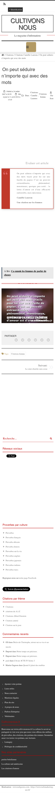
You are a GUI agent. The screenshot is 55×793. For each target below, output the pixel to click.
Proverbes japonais (13, 560)
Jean (51, 98)
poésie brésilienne (9, 759)
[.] (3, 54)
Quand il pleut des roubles (34, 665)
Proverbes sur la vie (14, 551)
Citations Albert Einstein (16, 616)
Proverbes (10, 532)
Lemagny (8, 742)
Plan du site (9, 702)
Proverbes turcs (12, 569)
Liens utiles (9, 688)
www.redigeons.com (21, 786)
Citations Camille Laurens (26, 54)
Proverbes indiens (13, 565)
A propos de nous (12, 707)
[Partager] (16, 340)
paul (7, 660)
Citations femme (43, 95)
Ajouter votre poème (13, 684)
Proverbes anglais (13, 555)
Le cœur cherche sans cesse (36, 368)
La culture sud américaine (12, 763)
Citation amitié (12, 620)
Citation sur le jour (13, 625)
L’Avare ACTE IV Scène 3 (24, 660)
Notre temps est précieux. (27, 651)
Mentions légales (12, 697)
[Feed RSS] (4, 4)
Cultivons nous (28, 23)
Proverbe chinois (13, 546)
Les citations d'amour (10, 768)
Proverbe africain (13, 542)
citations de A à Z (13, 611)
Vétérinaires (9, 716)
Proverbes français (13, 537)
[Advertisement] (27, 133)
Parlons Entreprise (12, 711)
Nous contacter (11, 693)
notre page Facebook (27, 578)
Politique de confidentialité (16, 746)
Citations (9, 54)
